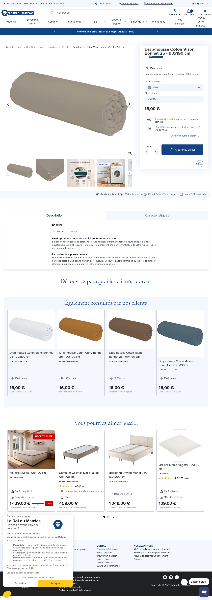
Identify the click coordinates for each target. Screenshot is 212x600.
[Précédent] (54, 31)
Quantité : (150, 146)
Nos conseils (180, 21)
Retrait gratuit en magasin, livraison (152, 552)
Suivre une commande (108, 566)
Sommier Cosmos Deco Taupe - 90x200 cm (79, 475)
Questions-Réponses (107, 549)
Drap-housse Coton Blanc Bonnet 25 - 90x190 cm (31, 355)
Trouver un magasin (107, 556)
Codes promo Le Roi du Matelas (75, 590)
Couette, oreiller (116, 21)
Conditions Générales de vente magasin (79, 577)
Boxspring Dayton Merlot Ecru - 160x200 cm (129, 475)
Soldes (25, 587)
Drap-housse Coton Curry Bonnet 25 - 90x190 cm (80, 355)
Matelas (11, 22)
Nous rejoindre (104, 559)
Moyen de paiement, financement (151, 556)
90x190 (152, 99)
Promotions (158, 22)
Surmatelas (74, 22)
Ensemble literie (32, 21)
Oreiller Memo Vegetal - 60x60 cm (179, 467)
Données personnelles (70, 587)
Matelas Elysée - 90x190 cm (28, 473)
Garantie (138, 559)
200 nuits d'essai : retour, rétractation (153, 549)
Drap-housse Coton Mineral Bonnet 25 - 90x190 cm (176, 363)
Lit (95, 22)
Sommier (53, 22)
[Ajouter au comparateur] (199, 163)
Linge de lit (137, 22)
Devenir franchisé (106, 562)
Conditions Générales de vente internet (79, 580)
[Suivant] (157, 31)
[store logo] (18, 13)
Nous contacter (104, 552)
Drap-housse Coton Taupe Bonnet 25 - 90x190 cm (126, 355)
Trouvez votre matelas (200, 21)
